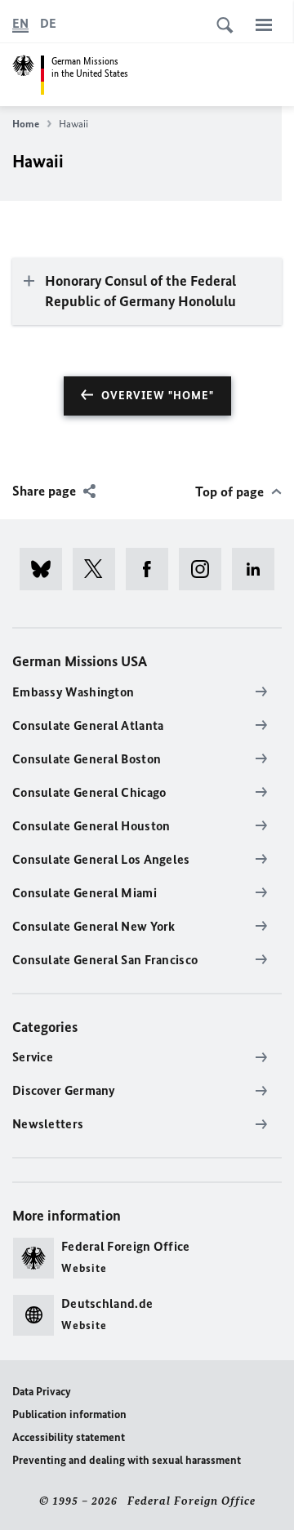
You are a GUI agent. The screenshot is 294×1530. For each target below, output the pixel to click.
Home (25, 124)
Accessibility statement (68, 1437)
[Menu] (264, 24)
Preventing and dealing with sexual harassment (126, 1460)
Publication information (69, 1414)
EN (20, 23)
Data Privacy (41, 1392)
